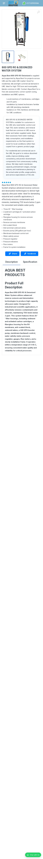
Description (11, 261)
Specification (30, 261)
